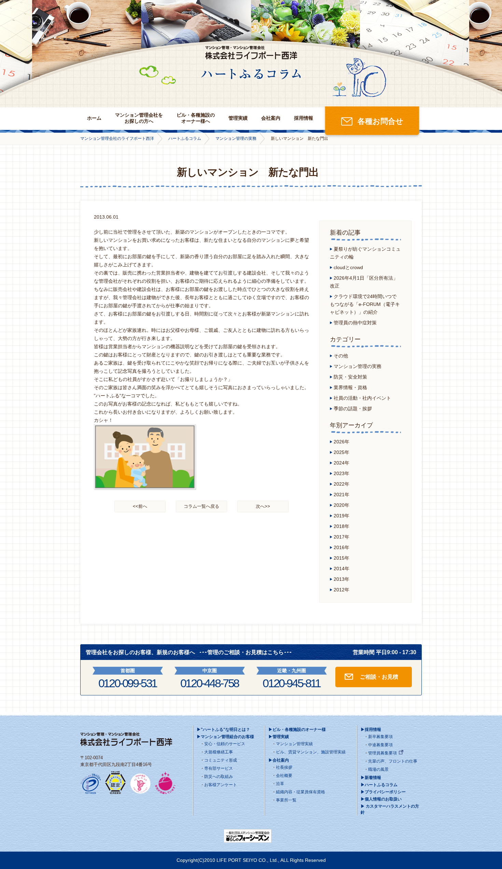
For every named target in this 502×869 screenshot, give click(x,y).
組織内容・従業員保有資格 (300, 792)
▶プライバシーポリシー (383, 792)
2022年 (341, 484)
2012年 (341, 589)
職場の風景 (378, 769)
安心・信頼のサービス (224, 743)
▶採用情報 (371, 729)
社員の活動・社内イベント (362, 398)
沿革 (280, 783)
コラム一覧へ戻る (201, 506)
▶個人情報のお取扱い (381, 799)
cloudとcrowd (348, 267)
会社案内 (270, 118)
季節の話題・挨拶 (353, 408)
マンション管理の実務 (235, 138)
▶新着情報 (371, 777)
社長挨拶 (284, 767)
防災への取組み (218, 776)
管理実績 (238, 118)
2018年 (341, 526)
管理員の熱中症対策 (355, 322)
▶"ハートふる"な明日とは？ (223, 729)
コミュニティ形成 (220, 760)
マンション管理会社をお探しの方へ (139, 118)
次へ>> (263, 506)
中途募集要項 (380, 744)
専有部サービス (218, 768)
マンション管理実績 (294, 743)
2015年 (341, 558)
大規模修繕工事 (218, 752)
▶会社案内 (278, 760)
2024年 (341, 463)
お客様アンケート (220, 784)
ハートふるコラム (184, 138)
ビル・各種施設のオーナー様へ (196, 118)
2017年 (341, 537)
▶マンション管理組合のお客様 (225, 736)
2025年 (341, 452)
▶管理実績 (278, 736)
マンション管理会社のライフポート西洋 (117, 138)
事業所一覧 (286, 800)
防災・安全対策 (350, 377)
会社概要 (284, 775)
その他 (341, 355)
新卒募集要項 (380, 736)
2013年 (341, 579)
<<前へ (140, 506)
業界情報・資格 (350, 387)
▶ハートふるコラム (379, 784)
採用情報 (303, 118)
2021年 (341, 494)
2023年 (341, 473)
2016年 (341, 547)
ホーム (94, 118)
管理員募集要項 (382, 753)
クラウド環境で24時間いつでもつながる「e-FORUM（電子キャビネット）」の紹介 (365, 304)
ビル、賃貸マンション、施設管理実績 (311, 752)
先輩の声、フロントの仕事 (392, 761)
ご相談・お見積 (379, 677)
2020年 (341, 505)
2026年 (341, 441)
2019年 (341, 515)
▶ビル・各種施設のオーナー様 (297, 729)
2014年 (341, 568)
